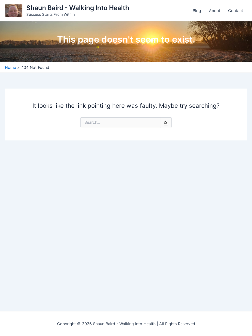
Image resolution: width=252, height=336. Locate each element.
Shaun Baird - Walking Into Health (77, 8)
